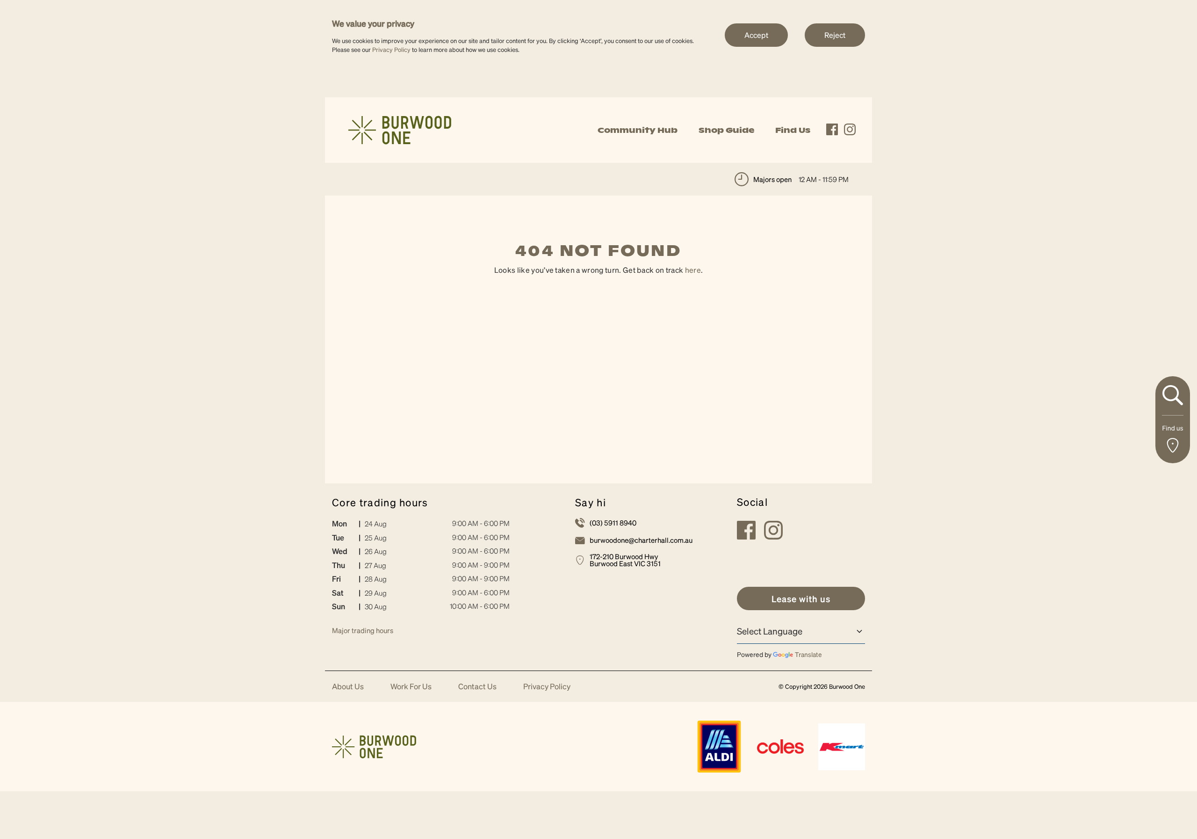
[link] (399, 129)
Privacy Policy (391, 49)
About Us (348, 687)
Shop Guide (726, 130)
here (693, 270)
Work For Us (411, 687)
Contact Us (477, 687)
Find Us (792, 130)
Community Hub (638, 130)
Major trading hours (362, 630)
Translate (808, 654)
